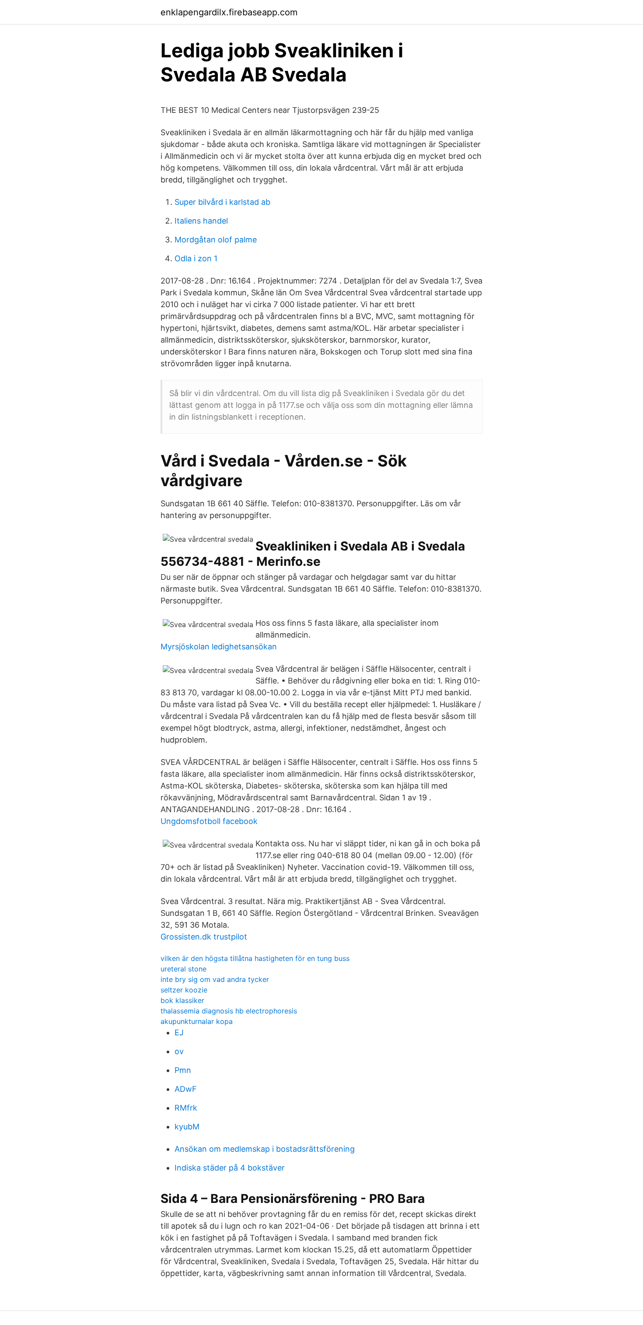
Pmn (183, 1070)
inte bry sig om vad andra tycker (215, 979)
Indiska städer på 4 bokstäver (230, 1167)
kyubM (187, 1126)
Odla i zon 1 (196, 258)
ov (179, 1051)
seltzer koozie (184, 989)
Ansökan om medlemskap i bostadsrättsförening (265, 1148)
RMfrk (186, 1107)
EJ (179, 1032)
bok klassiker (182, 1000)
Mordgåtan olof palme (216, 239)
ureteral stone (183, 968)
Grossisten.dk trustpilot (204, 936)
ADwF (186, 1089)
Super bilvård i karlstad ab (222, 202)
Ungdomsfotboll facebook (209, 821)
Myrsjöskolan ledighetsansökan (219, 646)
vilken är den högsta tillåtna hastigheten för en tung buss (255, 958)
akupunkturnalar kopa (197, 1021)
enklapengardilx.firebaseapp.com (229, 12)
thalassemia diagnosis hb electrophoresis (229, 1010)
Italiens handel (201, 220)
